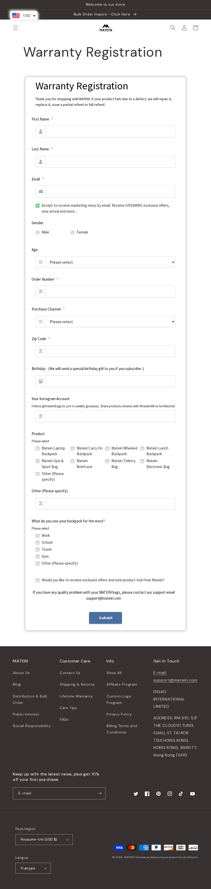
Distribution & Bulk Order (30, 699)
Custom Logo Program (119, 699)
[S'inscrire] (99, 793)
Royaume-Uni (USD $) (39, 839)
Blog (17, 684)
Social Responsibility (32, 725)
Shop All (114, 672)
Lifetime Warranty (76, 696)
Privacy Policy (119, 714)
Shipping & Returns (77, 684)
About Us (21, 672)
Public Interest (26, 714)
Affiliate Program (122, 684)
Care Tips (68, 707)
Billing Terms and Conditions (122, 729)
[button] (15, 27)
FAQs (64, 719)
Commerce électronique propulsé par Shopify (167, 857)
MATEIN (129, 857)
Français (28, 868)
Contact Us (70, 672)
